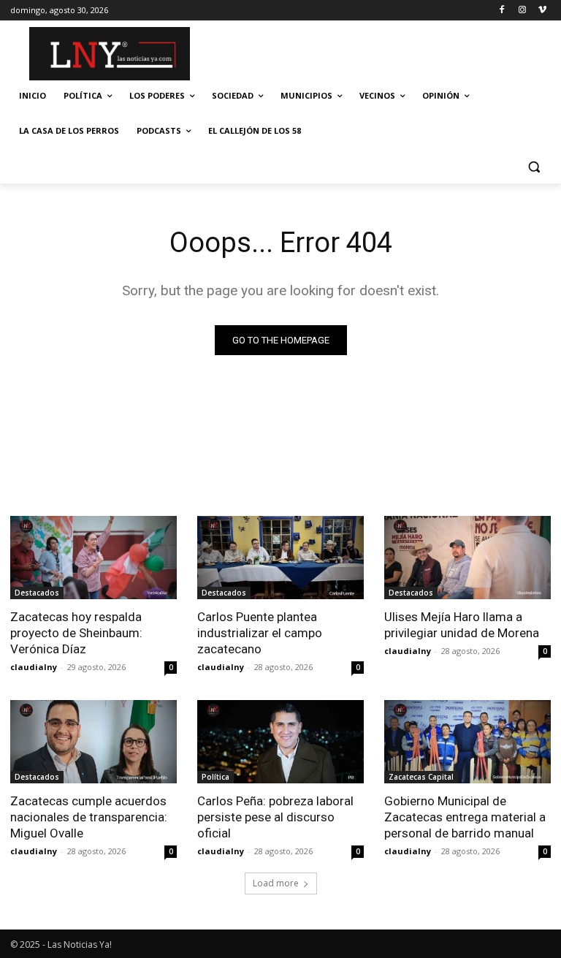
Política (215, 777)
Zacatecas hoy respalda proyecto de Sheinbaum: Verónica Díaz (76, 632)
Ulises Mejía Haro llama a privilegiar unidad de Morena (461, 624)
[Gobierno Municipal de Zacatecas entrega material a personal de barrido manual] (467, 741)
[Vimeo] (542, 10)
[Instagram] (522, 10)
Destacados (37, 593)
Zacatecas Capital (421, 777)
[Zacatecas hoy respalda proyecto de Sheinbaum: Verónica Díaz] (93, 557)
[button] (533, 166)
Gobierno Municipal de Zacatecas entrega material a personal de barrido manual (465, 817)
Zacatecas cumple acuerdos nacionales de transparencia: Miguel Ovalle (88, 817)
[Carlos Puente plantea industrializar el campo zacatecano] (280, 557)
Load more (276, 883)
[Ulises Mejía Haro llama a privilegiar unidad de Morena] (467, 557)
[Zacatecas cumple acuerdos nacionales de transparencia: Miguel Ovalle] (93, 741)
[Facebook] (502, 10)
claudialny (33, 666)
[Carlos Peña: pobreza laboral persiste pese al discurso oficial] (280, 741)
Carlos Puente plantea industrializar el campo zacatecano (259, 632)
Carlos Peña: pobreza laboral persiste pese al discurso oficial (275, 817)
